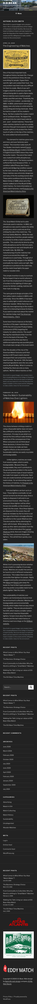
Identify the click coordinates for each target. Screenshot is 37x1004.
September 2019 (9, 785)
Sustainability (8, 819)
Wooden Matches (9, 828)
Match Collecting (9, 811)
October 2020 (8, 759)
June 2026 (7, 747)
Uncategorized (8, 823)
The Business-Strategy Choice (14, 659)
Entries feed (7, 845)
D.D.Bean (10, 3)
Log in (5, 840)
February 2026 (8, 755)
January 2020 (8, 781)
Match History (8, 815)
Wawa (8, 583)
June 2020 (7, 768)
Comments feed (9, 849)
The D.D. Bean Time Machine (13, 677)
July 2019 (6, 789)
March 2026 (7, 751)
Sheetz (16, 583)
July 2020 (6, 764)
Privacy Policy (7, 996)
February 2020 (8, 776)
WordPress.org (8, 853)
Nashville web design (12, 981)
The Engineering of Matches (16, 46)
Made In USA (7, 806)
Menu (20, 13)
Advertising (7, 802)
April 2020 (7, 772)
